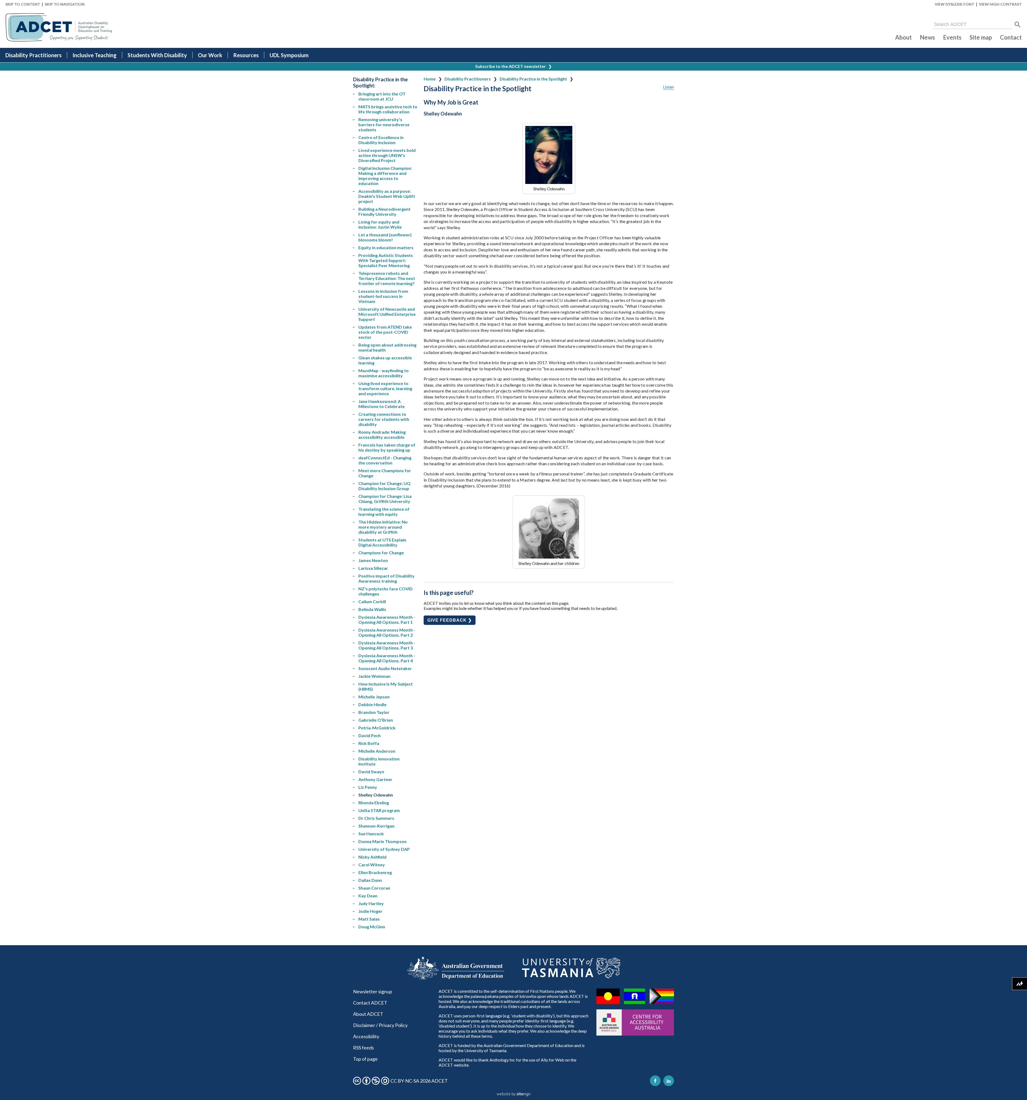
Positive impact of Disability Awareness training (386, 578)
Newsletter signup (372, 991)
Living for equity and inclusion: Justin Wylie (380, 224)
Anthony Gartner (375, 779)
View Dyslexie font (954, 4)
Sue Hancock (371, 833)
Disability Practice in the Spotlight (533, 78)
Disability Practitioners (33, 55)
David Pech (369, 735)
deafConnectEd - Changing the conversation (384, 460)
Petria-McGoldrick (377, 727)
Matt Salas (369, 918)
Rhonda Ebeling (373, 802)
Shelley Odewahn (375, 794)
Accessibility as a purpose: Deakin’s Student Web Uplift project (386, 196)
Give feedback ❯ (449, 620)
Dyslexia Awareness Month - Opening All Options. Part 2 (386, 632)
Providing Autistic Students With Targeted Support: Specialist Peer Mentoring (385, 260)
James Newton (373, 560)
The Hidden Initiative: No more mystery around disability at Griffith (383, 526)
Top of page (365, 1059)
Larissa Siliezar (373, 568)
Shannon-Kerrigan (376, 825)
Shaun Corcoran (374, 887)
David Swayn (371, 771)
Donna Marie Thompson (382, 841)
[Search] (1018, 25)
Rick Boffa (368, 743)
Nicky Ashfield (372, 856)
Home (430, 78)
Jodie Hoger (370, 911)
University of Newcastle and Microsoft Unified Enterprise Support (387, 314)
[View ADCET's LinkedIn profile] (668, 1080)
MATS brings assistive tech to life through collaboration (387, 109)
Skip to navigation (65, 4)
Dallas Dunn (370, 880)
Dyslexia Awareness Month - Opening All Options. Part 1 (386, 619)
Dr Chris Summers (376, 818)
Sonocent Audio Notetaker (385, 668)
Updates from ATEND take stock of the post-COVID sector (385, 332)
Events (952, 37)
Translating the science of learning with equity (383, 511)
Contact (1011, 37)
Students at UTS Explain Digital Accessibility (382, 542)
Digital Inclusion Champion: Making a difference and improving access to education (385, 176)
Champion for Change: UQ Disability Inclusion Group (384, 486)
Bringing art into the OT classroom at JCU (381, 96)
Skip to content (22, 4)
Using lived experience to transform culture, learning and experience (385, 388)
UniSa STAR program (379, 810)
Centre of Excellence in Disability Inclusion (381, 140)
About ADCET (368, 1014)
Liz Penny (367, 787)
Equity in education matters (385, 247)
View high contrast (1000, 4)
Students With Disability (157, 55)
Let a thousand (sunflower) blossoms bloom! (385, 237)
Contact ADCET (370, 1003)
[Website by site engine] (513, 1094)
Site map (980, 37)
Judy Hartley (371, 903)
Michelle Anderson (376, 750)
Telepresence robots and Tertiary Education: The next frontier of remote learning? (386, 278)
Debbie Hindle (372, 704)
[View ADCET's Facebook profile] (655, 1080)
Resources (246, 55)
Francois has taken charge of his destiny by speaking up (386, 447)
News (927, 37)
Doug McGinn (371, 926)
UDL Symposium (289, 55)
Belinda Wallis (372, 609)
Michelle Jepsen (374, 696)
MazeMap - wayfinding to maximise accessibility (383, 373)
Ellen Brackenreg (375, 872)
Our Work (210, 55)
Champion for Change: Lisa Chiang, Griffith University (385, 499)
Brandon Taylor (373, 712)
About (903, 37)
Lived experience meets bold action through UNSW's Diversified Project (387, 155)
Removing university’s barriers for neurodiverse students (383, 124)
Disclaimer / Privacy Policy (380, 1025)
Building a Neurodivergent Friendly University (384, 211)
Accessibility (366, 1036)
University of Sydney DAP (384, 849)
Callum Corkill (372, 601)
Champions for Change (381, 552)
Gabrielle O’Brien (375, 719)
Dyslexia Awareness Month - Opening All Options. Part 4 (386, 658)
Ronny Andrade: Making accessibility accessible (382, 434)
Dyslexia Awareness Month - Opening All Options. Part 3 (386, 645)
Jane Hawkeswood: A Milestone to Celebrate (381, 404)
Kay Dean (367, 895)
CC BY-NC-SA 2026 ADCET (419, 1081)
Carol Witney (371, 864)
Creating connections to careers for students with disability (383, 419)
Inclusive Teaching (94, 55)
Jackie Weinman (374, 676)
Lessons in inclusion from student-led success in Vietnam (383, 296)
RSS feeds (363, 1048)
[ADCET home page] (58, 27)
